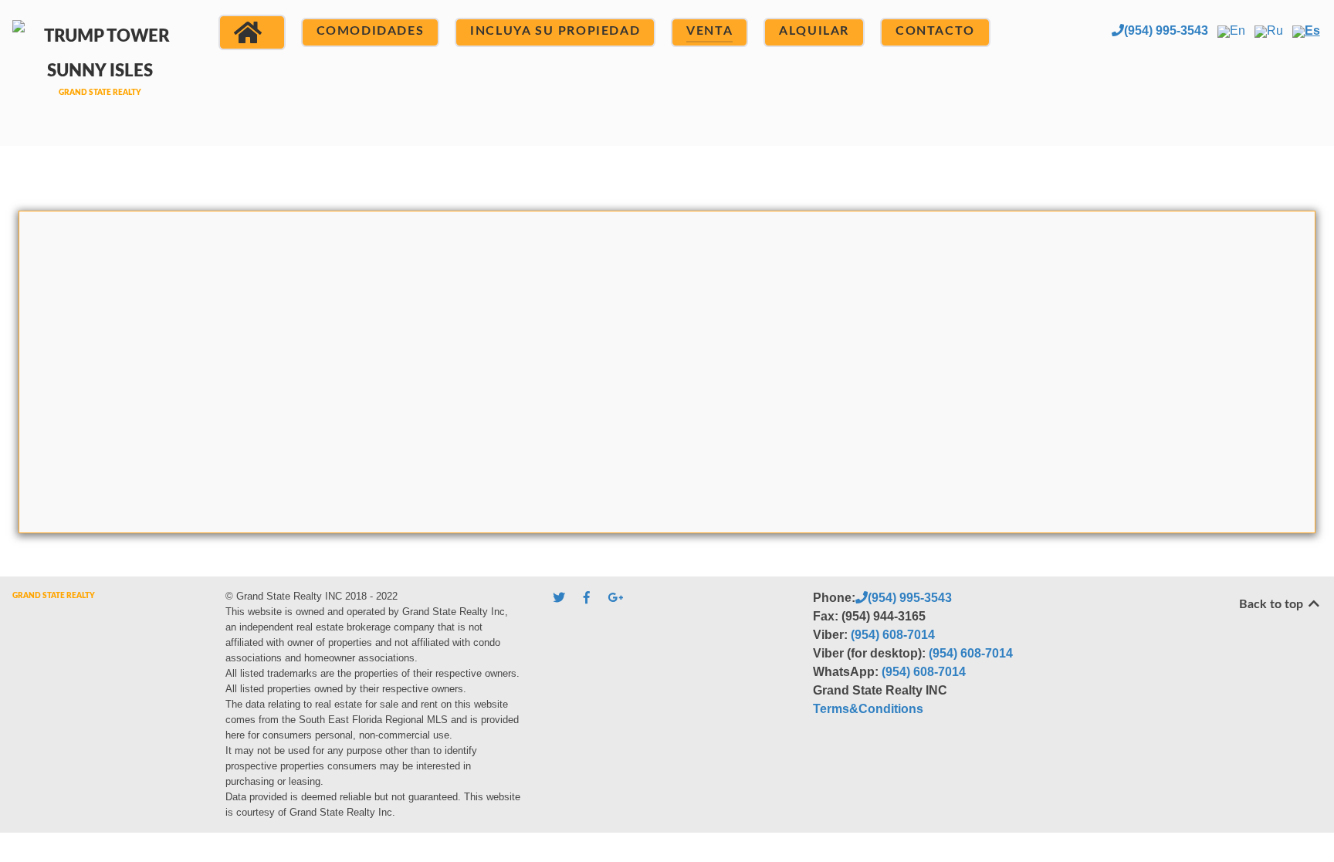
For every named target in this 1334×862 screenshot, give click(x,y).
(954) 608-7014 (893, 634)
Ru (1275, 30)
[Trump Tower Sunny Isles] (100, 71)
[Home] (251, 32)
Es (1312, 30)
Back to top (1272, 604)
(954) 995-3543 (1166, 30)
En (1237, 30)
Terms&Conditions (868, 708)
